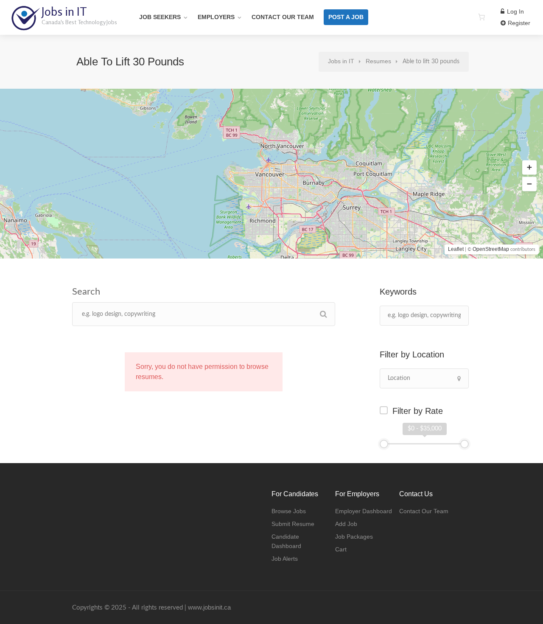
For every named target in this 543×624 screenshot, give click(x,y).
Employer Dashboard (363, 511)
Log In (514, 11)
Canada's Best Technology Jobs (79, 21)
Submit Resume (293, 523)
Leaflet (456, 249)
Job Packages (354, 536)
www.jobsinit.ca (209, 607)
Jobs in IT (64, 11)
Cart (341, 549)
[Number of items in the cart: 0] (481, 16)
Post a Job (346, 17)
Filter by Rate (417, 411)
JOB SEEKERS (160, 17)
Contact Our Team (283, 17)
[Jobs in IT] (25, 25)
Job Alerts (285, 558)
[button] (529, 167)
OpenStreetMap (491, 249)
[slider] (384, 444)
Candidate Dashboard (286, 541)
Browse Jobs (289, 511)
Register (518, 23)
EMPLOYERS (216, 17)
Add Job (346, 523)
